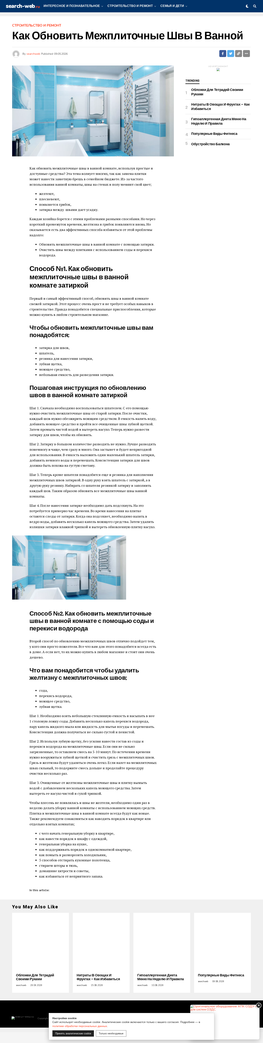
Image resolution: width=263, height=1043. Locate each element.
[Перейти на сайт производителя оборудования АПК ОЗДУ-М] (224, 1022)
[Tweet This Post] (230, 53)
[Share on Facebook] (222, 53)
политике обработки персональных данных (79, 1026)
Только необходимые (111, 1033)
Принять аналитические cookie (73, 1033)
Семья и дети (172, 6)
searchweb (33, 54)
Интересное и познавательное (72, 6)
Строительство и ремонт (130, 6)
